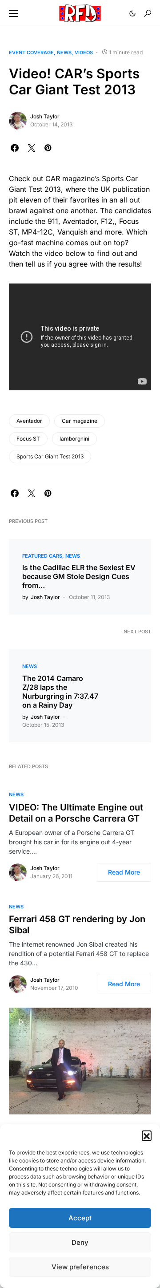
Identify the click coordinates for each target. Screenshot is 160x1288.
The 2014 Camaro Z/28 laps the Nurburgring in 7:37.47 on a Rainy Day (60, 691)
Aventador (29, 420)
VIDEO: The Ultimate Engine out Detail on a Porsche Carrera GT (76, 813)
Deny (80, 1242)
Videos (84, 52)
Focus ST (28, 438)
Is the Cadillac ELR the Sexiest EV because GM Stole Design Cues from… (79, 576)
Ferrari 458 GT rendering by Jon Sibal (77, 925)
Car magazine (79, 420)
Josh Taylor (45, 116)
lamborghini (74, 438)
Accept (80, 1218)
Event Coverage (31, 52)
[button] (146, 1135)
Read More (124, 872)
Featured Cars (42, 556)
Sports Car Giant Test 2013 (50, 456)
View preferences (80, 1267)
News (64, 52)
